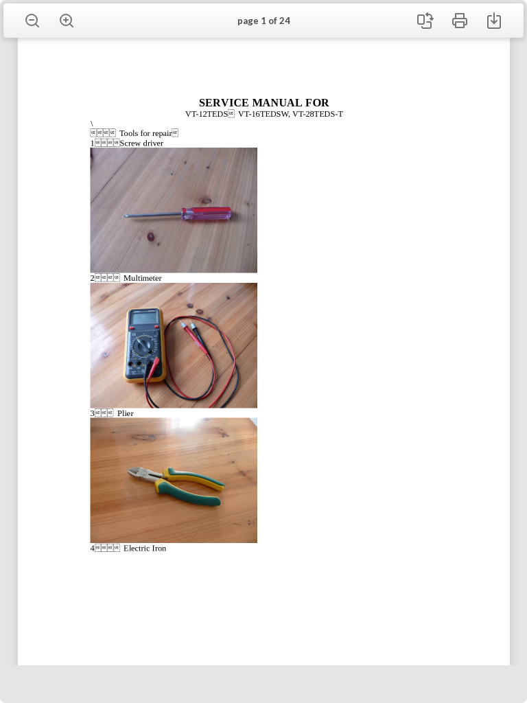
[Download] (494, 21)
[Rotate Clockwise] (425, 21)
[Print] (460, 21)
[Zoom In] (67, 21)
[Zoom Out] (32, 21)
